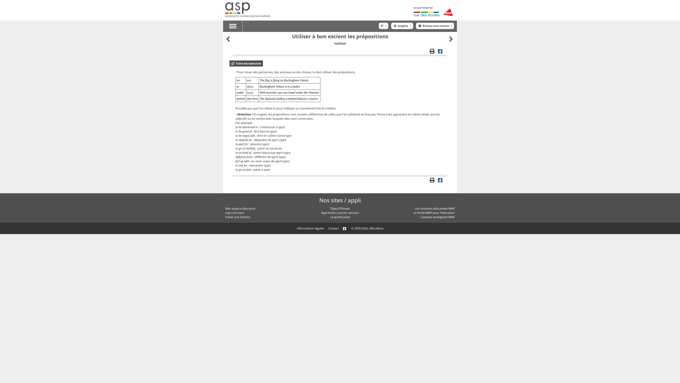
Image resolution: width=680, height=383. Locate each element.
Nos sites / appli (340, 200)
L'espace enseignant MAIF (438, 217)
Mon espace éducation (240, 208)
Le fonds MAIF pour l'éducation (434, 213)
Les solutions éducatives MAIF (435, 208)
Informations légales (310, 228)
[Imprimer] (434, 52)
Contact (333, 228)
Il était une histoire (237, 217)
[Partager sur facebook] (441, 52)
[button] (246, 63)
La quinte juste (340, 217)
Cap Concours (234, 213)
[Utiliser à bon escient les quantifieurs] (228, 39)
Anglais (403, 26)
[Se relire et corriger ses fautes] (451, 39)
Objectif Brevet (340, 208)
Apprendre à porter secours (340, 213)
